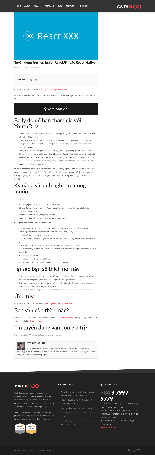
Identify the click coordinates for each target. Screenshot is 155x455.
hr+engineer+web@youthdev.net (54, 90)
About (27, 6)
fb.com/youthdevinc (66, 317)
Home (18, 6)
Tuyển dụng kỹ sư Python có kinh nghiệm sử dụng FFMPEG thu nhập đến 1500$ (77, 393)
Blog (60, 6)
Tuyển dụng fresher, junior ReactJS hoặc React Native (78, 414)
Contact (70, 6)
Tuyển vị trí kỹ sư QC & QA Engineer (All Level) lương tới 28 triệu (77, 401)
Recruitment (35, 67)
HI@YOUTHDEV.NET (109, 427)
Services (37, 6)
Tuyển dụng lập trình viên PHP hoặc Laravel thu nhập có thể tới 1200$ (78, 422)
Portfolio (49, 6)
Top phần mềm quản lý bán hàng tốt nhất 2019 (78, 408)
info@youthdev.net (37, 321)
